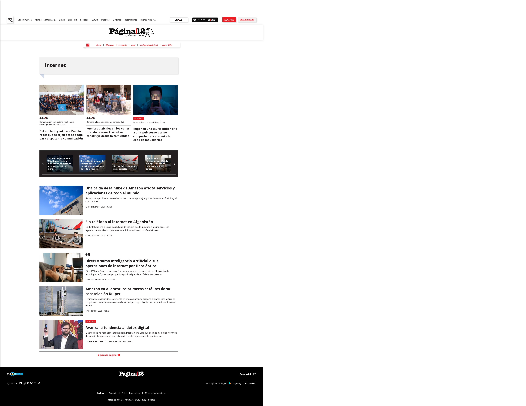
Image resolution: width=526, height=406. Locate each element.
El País (62, 19)
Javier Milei (167, 45)
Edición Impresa (25, 19)
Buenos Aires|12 (147, 19)
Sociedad (84, 19)
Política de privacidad (131, 393)
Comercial (245, 374)
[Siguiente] (174, 163)
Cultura (95, 19)
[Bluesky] (31, 383)
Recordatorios (131, 19)
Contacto (113, 393)
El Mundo (117, 19)
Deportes (105, 19)
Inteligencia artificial (149, 45)
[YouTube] (35, 383)
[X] (28, 383)
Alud (133, 45)
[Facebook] (20, 383)
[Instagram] (24, 383)
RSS (254, 374)
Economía (72, 19)
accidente (122, 45)
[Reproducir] (194, 20)
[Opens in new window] (235, 383)
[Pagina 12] (131, 32)
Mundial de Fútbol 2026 (45, 19)
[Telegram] (38, 383)
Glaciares (110, 45)
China (98, 45)
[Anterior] (43, 163)
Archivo (100, 393)
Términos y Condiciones (155, 393)
